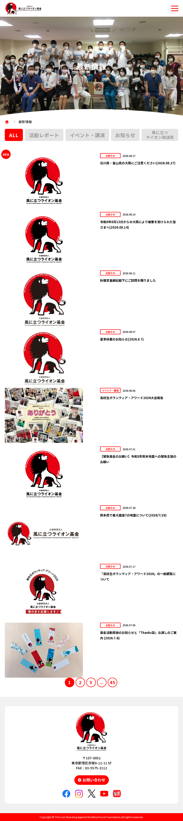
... (101, 682)
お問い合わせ (93, 780)
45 (112, 682)
